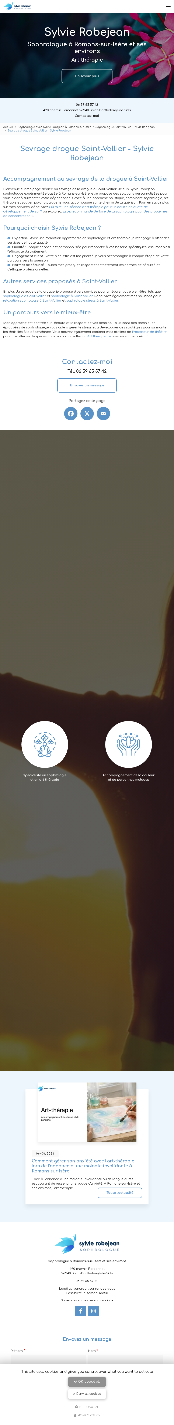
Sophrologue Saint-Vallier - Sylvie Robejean (125, 127)
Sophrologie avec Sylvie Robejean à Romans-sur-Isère (54, 127)
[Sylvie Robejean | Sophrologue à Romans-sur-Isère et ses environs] (17, 6)
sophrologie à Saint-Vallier (71, 296)
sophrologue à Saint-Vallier (24, 296)
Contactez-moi (87, 116)
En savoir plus (87, 76)
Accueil (8, 127)
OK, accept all (88, 1381)
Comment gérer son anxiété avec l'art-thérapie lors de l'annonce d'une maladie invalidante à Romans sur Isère (83, 1166)
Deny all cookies (88, 1393)
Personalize (89, 1406)
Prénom (17, 1351)
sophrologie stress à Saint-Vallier (92, 300)
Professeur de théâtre (149, 332)
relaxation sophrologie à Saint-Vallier (32, 300)
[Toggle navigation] (168, 6)
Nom (92, 1351)
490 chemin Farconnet (87, 110)
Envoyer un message (87, 385)
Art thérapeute (99, 336)
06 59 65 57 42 (87, 105)
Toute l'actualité (120, 1193)
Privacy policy (88, 1415)
